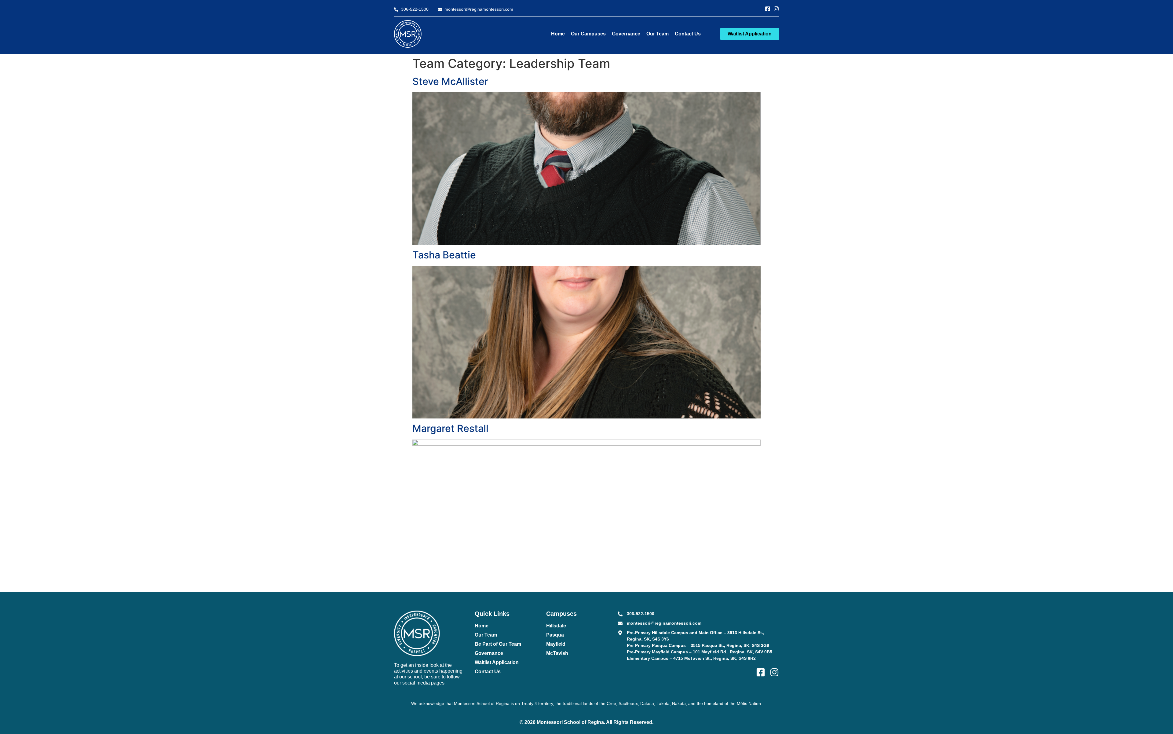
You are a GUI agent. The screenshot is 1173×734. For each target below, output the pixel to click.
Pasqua (555, 634)
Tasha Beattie (444, 255)
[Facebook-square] (767, 9)
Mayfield (555, 644)
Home (558, 33)
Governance (626, 33)
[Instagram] (776, 9)
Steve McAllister (450, 81)
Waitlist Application (497, 662)
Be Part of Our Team (498, 644)
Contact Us (688, 33)
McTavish (557, 653)
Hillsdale (556, 625)
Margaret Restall (450, 428)
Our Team (657, 33)
